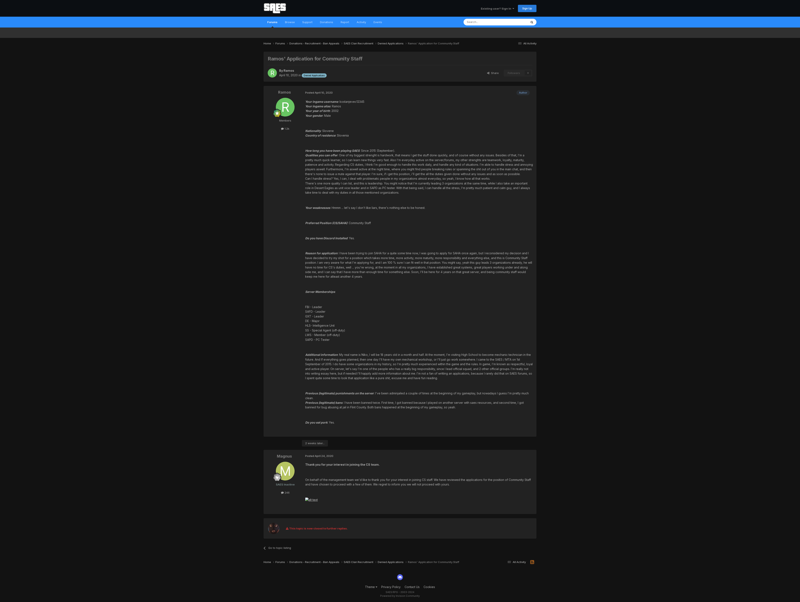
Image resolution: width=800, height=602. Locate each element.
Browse (290, 22)
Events (378, 22)
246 (287, 492)
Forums (272, 22)
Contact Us (412, 587)
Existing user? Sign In (496, 8)
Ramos (289, 70)
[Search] (531, 22)
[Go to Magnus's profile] (285, 471)
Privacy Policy (391, 587)
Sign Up (527, 8)
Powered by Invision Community (400, 595)
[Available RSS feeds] (532, 562)
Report (345, 22)
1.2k (286, 128)
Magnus (284, 456)
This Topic (515, 22)
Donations (326, 22)
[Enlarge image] (311, 499)
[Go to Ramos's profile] (272, 73)
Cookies (429, 587)
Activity (361, 22)
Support (307, 22)
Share (494, 73)
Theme (370, 587)
